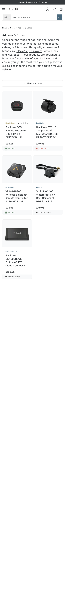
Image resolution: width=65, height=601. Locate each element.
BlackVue (22, 51)
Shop (12, 28)
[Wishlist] (54, 9)
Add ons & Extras (25, 28)
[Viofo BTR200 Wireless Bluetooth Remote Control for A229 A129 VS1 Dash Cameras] (17, 170)
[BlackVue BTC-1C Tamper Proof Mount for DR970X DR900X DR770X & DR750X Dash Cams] (48, 106)
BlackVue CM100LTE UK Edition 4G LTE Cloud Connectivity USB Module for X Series (16, 260)
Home (4, 28)
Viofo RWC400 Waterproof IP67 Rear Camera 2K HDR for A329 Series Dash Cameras (45, 196)
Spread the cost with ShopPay (32, 2)
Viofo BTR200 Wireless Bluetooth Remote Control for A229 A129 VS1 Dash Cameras (16, 196)
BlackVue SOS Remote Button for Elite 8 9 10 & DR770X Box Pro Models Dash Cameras (16, 132)
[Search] (59, 17)
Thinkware (35, 51)
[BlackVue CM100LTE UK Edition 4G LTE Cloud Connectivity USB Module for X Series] (17, 234)
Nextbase (14, 54)
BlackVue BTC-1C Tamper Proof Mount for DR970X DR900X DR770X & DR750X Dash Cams (48, 132)
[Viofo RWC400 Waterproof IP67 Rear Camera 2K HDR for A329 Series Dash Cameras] (48, 170)
